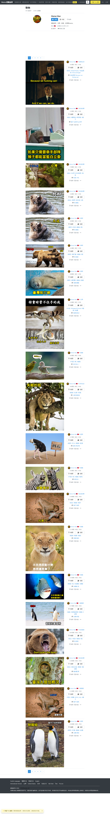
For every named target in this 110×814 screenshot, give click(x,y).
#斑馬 (80, 477)
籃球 (81, 434)
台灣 (25, 784)
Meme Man (72, 62)
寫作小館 (47, 2)
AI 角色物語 (81, 2)
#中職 (73, 730)
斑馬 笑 (76, 479)
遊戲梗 (82, 603)
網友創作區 (25, 2)
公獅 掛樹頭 (76, 395)
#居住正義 (74, 667)
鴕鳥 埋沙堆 (76, 446)
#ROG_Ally (78, 697)
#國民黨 (73, 117)
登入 (103, 2)
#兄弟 (74, 227)
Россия (61, 784)
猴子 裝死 (76, 505)
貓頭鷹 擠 (76, 671)
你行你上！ (76, 364)
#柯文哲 (78, 200)
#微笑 (79, 536)
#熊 (82, 200)
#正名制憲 (78, 173)
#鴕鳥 (81, 443)
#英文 (70, 639)
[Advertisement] (55, 44)
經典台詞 (81, 62)
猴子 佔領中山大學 (76, 122)
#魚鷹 (76, 310)
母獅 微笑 (76, 538)
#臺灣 (73, 200)
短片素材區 (71, 2)
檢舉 (69, 19)
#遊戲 (68, 612)
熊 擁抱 (76, 203)
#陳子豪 (74, 254)
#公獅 (75, 393)
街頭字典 (41, 2)
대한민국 (44, 784)
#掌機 (72, 697)
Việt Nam (51, 784)
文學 (81, 299)
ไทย (56, 784)
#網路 (81, 584)
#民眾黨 (78, 117)
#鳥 (75, 362)
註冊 (106, 2)
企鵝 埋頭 (76, 733)
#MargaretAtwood (76, 308)
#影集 (68, 71)
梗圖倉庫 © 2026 (14, 788)
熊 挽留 (76, 257)
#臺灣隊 (73, 280)
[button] (80, 80)
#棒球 (70, 227)
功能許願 (54, 2)
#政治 (68, 117)
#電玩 (68, 697)
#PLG (73, 443)
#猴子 (79, 503)
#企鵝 (81, 730)
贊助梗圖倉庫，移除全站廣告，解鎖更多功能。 (21, 811)
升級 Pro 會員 (95, 2)
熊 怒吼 (76, 641)
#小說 (68, 308)
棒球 (81, 218)
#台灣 (72, 173)
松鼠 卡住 (76, 178)
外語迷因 (81, 630)
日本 (38, 784)
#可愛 (72, 362)
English (37, 781)
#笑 (73, 477)
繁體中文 (24, 781)
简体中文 (31, 781)
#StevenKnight (76, 73)
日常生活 (81, 384)
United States (32, 784)
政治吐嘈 (81, 108)
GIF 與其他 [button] (33, 2)
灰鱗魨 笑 (76, 586)
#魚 (73, 584)
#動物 (78, 227)
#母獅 (75, 536)
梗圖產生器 (18, 2)
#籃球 (69, 443)
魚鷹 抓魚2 (76, 313)
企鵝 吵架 (76, 617)
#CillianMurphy (75, 71)
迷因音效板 (61, 2)
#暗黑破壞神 (74, 612)
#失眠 (79, 393)
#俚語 (74, 639)
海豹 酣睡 (76, 283)
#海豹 (82, 280)
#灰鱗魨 (76, 584)
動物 (81, 353)
